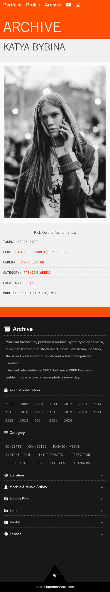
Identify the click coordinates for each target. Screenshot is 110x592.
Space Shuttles (50, 463)
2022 (9, 420)
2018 (53, 412)
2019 (68, 412)
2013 (83, 404)
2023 (24, 420)
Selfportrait (17, 463)
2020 (83, 412)
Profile (33, 5)
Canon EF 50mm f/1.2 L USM (41, 252)
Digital (55, 522)
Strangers (81, 463)
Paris (28, 283)
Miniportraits (49, 455)
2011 (53, 404)
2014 (97, 404)
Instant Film (17, 455)
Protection (80, 455)
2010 (39, 404)
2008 (9, 404)
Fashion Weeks (36, 272)
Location (55, 475)
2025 (53, 420)
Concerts (13, 446)
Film (55, 510)
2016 (24, 412)
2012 (68, 404)
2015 (9, 412)
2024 (39, 420)
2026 (68, 420)
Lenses (55, 534)
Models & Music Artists (55, 487)
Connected (37, 446)
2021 (97, 412)
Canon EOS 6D (31, 262)
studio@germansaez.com (55, 587)
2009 (24, 404)
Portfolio (12, 5)
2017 (39, 412)
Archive (53, 5)
